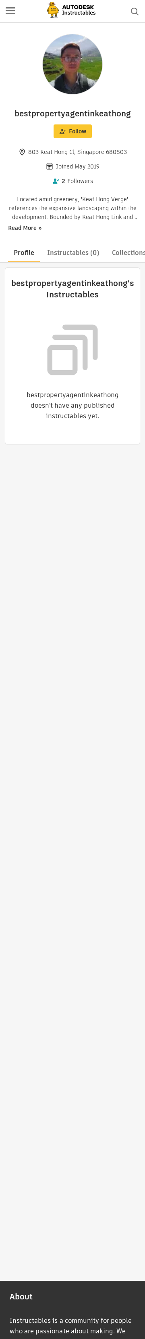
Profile (24, 252)
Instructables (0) (73, 252)
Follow (77, 131)
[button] (10, 11)
